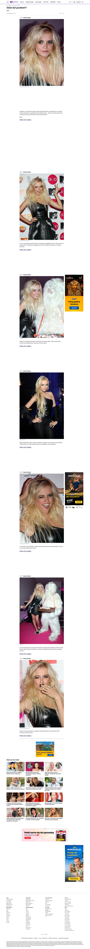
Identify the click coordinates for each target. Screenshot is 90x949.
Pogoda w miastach (48, 915)
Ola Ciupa (46, 899)
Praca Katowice (67, 923)
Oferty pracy (67, 910)
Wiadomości (8, 908)
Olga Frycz (66, 900)
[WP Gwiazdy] (15, 2)
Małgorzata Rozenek (29, 903)
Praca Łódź (66, 914)
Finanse (7, 914)
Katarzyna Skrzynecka (49, 900)
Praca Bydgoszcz (67, 922)
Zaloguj (78, 2)
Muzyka (22, 2)
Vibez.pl (46, 912)
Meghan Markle (8, 903)
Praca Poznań (67, 916)
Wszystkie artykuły (48, 908)
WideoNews (52, 2)
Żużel (27, 926)
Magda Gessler (28, 904)
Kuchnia (27, 911)
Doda (46, 903)
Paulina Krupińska (68, 899)
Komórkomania (28, 918)
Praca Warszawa (67, 911)
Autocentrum (28, 922)
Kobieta (7, 916)
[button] (73, 2)
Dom (26, 908)
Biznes (7, 911)
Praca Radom (67, 918)
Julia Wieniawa (8, 900)
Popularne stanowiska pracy (69, 930)
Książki (27, 910)
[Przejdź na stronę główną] (8, 2)
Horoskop (27, 912)
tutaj (29, 946)
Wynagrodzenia (28, 927)
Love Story (45, 2)
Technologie (8, 912)
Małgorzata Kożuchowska (30, 900)
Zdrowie (7, 918)
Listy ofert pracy (67, 927)
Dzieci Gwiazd (38, 2)
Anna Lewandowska (9, 899)
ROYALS (59, 2)
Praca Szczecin (67, 919)
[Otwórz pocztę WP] (70, 2)
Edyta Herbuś (67, 904)
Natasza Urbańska (68, 903)
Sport (7, 910)
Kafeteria (27, 915)
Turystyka (27, 914)
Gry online (8, 922)
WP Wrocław (28, 923)
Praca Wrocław (67, 915)
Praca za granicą (67, 926)
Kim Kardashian (48, 904)
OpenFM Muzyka (48, 911)
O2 (45, 916)
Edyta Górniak (28, 899)
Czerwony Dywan (29, 2)
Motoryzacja (8, 915)
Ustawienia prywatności (63, 938)
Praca (7, 919)
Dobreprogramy (28, 916)
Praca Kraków (67, 912)
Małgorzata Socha (9, 904)
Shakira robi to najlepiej (25, 119)
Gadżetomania (28, 919)
